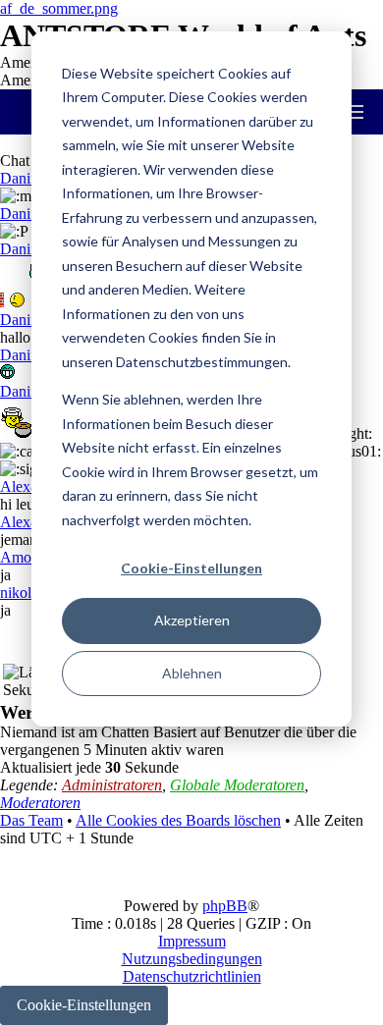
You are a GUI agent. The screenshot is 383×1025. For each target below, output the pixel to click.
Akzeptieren (192, 620)
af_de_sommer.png (59, 8)
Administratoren (112, 785)
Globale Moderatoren (237, 785)
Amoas (22, 557)
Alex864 (27, 486)
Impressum (192, 941)
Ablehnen (192, 673)
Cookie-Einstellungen (191, 568)
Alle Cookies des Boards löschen (178, 820)
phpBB (224, 905)
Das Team (31, 820)
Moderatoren (40, 802)
